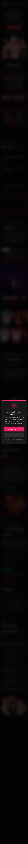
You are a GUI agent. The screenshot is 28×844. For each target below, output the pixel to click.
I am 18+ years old (14, 429)
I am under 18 (14, 435)
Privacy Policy (18, 440)
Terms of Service (10, 440)
